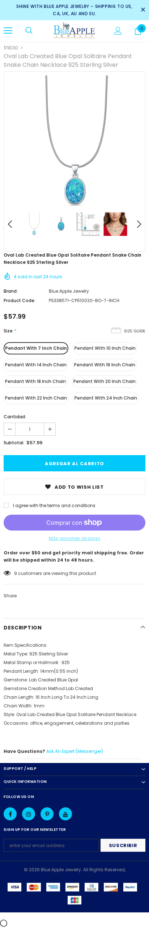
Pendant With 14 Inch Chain (36, 365)
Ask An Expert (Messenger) (74, 751)
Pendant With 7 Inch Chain (36, 348)
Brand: (11, 291)
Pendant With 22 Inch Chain (36, 398)
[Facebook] (10, 813)
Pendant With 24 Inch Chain (105, 398)
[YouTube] (65, 813)
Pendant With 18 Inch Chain (35, 381)
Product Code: (19, 300)
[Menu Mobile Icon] (8, 30)
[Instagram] (28, 813)
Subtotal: (14, 443)
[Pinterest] (47, 813)
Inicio (11, 47)
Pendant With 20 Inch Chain (104, 381)
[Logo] (74, 30)
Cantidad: (15, 417)
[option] (74, 142)
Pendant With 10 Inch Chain (105, 348)
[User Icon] (118, 31)
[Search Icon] (29, 30)
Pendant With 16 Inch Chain (104, 365)
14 (16, 573)
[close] (142, 10)
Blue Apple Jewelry (69, 291)
